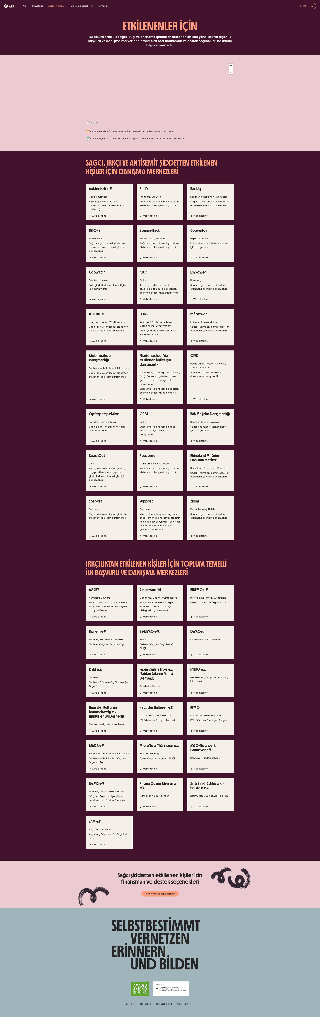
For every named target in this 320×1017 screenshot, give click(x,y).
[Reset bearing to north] (231, 72)
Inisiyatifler (37, 6)
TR (304, 5)
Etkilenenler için (56, 6)
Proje (25, 6)
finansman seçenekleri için (160, 893)
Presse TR (130, 1003)
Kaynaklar (103, 6)
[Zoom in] (231, 65)
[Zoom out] (231, 69)
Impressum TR (183, 1003)
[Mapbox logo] (92, 122)
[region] (160, 93)
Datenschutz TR (164, 1003)
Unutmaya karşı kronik (82, 6)
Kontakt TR (145, 1003)
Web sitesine (98, 215)
